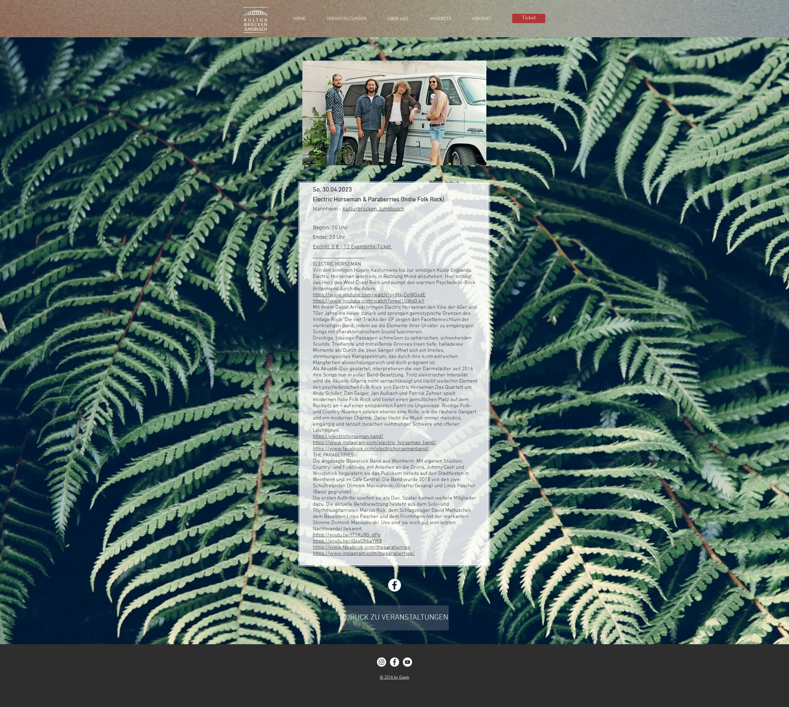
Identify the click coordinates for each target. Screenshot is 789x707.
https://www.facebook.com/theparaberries (361, 547)
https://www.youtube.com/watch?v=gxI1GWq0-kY (368, 301)
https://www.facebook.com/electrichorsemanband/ (371, 449)
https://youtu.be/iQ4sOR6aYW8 (347, 541)
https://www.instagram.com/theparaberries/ (364, 554)
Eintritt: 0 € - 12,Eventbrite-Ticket (352, 247)
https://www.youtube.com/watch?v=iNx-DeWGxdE (369, 295)
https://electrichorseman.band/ (348, 437)
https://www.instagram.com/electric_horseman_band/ (374, 443)
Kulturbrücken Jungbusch (373, 209)
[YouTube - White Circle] (407, 662)
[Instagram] (381, 662)
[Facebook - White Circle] (394, 662)
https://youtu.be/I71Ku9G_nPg (346, 535)
